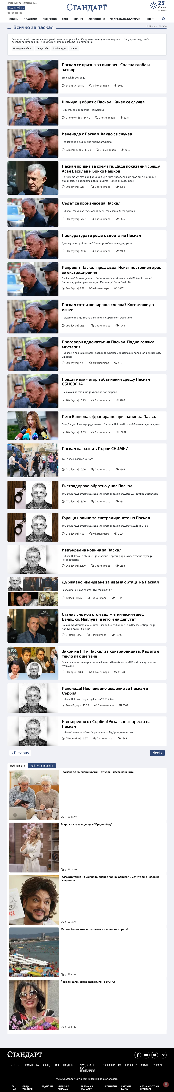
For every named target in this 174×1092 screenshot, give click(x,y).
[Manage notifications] (166, 1084)
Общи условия (27, 1088)
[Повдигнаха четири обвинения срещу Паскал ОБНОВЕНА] (32, 391)
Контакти (111, 1086)
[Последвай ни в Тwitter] (154, 1055)
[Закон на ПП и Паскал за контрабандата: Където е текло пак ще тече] (32, 663)
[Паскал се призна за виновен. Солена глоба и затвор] (32, 76)
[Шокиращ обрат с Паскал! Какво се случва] (32, 111)
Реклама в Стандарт (87, 1088)
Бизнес (131, 1065)
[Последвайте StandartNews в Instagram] (12, 13)
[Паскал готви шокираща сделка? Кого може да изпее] (32, 316)
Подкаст (69, 1065)
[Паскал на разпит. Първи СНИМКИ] (32, 460)
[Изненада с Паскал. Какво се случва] (32, 143)
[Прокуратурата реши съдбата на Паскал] (32, 244)
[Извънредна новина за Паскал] (32, 559)
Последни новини (22, 48)
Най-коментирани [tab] (41, 766)
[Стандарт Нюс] (24, 1057)
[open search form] (163, 19)
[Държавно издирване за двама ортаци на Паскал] (32, 591)
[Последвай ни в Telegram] (163, 1055)
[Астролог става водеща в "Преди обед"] (34, 847)
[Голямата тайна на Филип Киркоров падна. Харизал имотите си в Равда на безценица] (34, 900)
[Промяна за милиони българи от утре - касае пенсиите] (34, 795)
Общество (43, 48)
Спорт (157, 1065)
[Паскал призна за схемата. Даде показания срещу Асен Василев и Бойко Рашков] (32, 178)
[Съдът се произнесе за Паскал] (32, 212)
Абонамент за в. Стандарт (149, 1088)
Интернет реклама (63, 1088)
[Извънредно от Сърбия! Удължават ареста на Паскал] (32, 731)
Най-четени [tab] (17, 766)
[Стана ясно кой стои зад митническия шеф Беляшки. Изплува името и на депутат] (32, 626)
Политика (31, 1065)
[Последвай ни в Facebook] (137, 1055)
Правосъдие (59, 48)
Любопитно (112, 1065)
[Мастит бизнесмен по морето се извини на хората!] (34, 952)
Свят (145, 1065)
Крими (74, 48)
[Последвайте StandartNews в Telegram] (21, 13)
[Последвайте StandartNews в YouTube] (16, 13)
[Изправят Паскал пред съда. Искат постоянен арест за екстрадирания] (32, 279)
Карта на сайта (126, 1088)
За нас (14, 1088)
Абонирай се (16, 8)
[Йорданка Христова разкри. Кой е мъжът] (34, 1005)
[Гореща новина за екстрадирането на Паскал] (32, 527)
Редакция (47, 1086)
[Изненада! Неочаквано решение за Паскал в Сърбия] (32, 698)
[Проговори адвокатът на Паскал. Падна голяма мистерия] (32, 354)
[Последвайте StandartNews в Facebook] (8, 13)
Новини (150, 26)
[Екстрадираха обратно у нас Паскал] (32, 495)
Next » (157, 753)
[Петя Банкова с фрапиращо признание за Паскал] (32, 425)
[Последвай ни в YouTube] (146, 1055)
